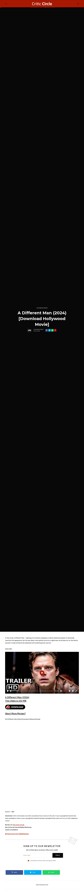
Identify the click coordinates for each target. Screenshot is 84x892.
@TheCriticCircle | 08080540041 (17, 834)
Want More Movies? (15, 713)
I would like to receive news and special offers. (43, 860)
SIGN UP (58, 855)
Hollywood (40, 307)
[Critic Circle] (42, 3)
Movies (45, 307)
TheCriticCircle (39, 329)
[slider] (32, 691)
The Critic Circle (18, 825)
